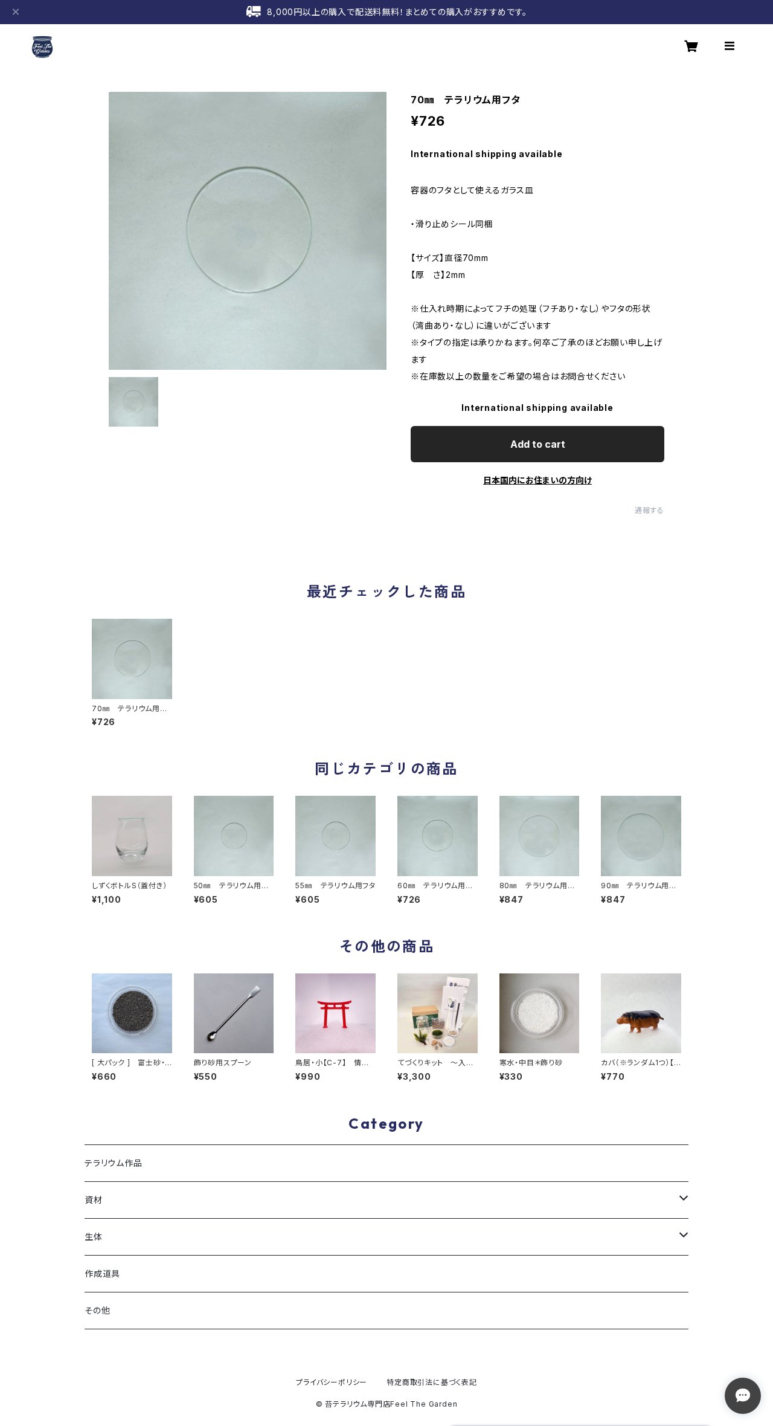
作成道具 (102, 1273)
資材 (94, 1200)
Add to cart (537, 444)
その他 (97, 1310)
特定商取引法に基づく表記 (431, 1382)
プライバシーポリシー (331, 1382)
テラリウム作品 (114, 1163)
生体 (94, 1236)
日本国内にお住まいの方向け (537, 480)
